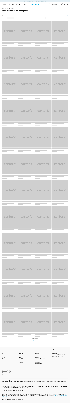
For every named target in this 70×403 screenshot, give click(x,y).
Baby (9, 4)
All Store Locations (23, 374)
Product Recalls (48, 381)
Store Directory (37, 364)
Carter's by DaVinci (38, 362)
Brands (20, 4)
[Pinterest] (10, 371)
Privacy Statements (20, 381)
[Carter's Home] (35, 4)
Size (3, 17)
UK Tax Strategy (53, 381)
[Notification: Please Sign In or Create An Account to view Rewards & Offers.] (64, 4)
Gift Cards (20, 356)
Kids (17, 4)
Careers (36, 359)
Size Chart (20, 357)
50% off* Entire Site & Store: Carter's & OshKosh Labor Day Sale (35, 1)
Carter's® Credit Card (22, 359)
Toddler (13, 4)
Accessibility (38, 381)
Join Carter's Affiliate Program (40, 358)
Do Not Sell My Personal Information (29, 381)
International (37, 357)
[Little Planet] (63, 354)
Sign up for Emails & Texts (6, 374)
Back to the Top (35, 340)
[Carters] (54, 354)
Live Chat (3, 356)
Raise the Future (37, 361)
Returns (3, 358)
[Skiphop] (54, 356)
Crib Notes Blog (37, 356)
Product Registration (38, 363)
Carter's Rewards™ (21, 361)
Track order (3, 357)
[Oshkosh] (59, 354)
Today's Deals (21, 358)
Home (2, 8)
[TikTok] (5, 371)
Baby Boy (8, 8)
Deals (25, 4)
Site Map (58, 381)
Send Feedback (12, 374)
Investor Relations (21, 362)
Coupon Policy (42, 381)
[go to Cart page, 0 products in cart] (67, 4)
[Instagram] (3, 371)
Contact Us (18, 374)
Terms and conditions (12, 381)
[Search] (62, 4)
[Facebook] (7, 371)
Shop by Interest (63, 381)
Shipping (3, 361)
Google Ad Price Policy (5, 381)
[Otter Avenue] (60, 356)
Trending (4, 4)
